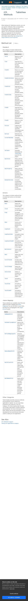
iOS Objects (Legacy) (20, 7)
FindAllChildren (9, 78)
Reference (18, 6)
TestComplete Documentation (8, 6)
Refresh (7, 133)
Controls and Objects (6, 7)
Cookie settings (14, 593)
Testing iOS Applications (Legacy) (10, 423)
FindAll (7, 69)
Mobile (13, 7)
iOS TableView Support (7, 421)
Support (18, 2)
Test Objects (24, 6)
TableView (8, 9)
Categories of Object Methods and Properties (11, 36)
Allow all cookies (14, 597)
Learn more (12, 588)
